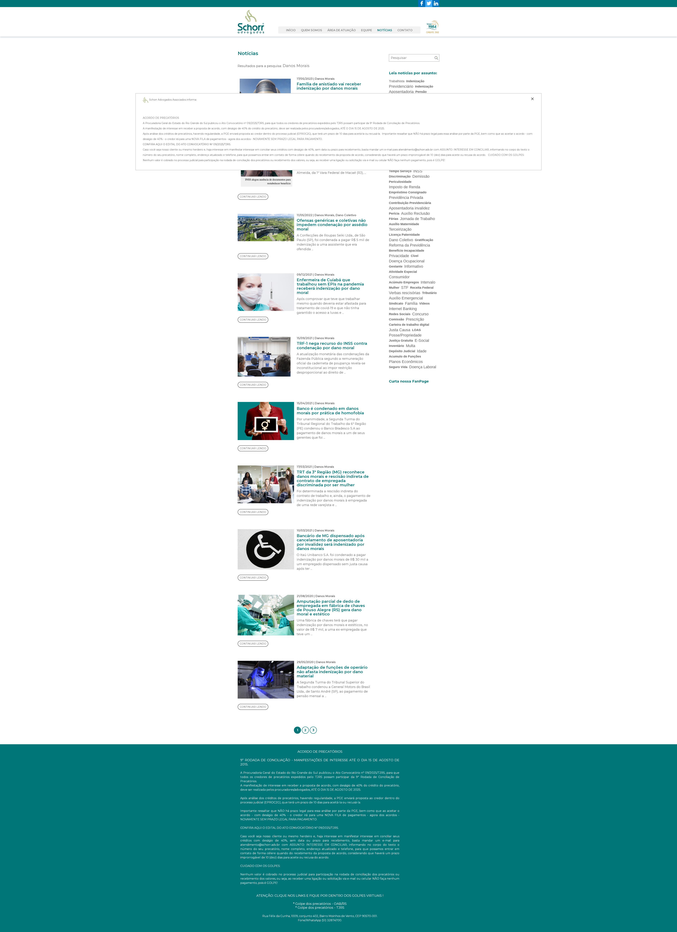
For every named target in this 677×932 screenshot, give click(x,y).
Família (411, 303)
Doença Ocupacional (407, 261)
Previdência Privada (406, 197)
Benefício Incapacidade (406, 250)
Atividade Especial (403, 271)
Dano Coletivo (346, 215)
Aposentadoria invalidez (409, 208)
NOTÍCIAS (384, 30)
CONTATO (405, 30)
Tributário (429, 293)
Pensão (421, 92)
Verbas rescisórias (404, 293)
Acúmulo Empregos (404, 282)
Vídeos (424, 303)
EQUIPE (366, 30)
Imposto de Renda (404, 187)
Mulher (394, 287)
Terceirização (400, 229)
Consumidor (399, 277)
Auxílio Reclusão (415, 213)
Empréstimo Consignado (407, 192)
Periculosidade (400, 182)
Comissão (396, 319)
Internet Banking (403, 308)
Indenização (415, 81)
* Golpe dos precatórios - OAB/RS (320, 904)
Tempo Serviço (400, 171)
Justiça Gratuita (401, 340)
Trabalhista (396, 81)
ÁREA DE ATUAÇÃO (341, 30)
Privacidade (399, 256)
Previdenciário (401, 86)
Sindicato (396, 303)
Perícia (394, 213)
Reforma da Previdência (409, 245)
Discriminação (400, 176)
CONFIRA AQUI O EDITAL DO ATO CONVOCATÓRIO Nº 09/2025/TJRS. (187, 144)
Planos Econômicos (406, 361)
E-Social (422, 340)
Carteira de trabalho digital (409, 324)
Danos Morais (325, 78)
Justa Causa (399, 330)
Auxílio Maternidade (404, 224)
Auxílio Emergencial (406, 298)
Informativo (413, 266)
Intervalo (428, 282)
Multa (410, 346)
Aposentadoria (401, 91)
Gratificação (424, 240)
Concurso (420, 314)
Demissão (420, 176)
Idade (421, 351)
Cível (414, 256)
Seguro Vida (398, 367)
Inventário (396, 346)
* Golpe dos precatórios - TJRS (319, 908)
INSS (417, 171)
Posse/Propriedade (405, 335)
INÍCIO (291, 30)
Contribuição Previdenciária (410, 203)
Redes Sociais (399, 314)
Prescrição (415, 319)
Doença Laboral (422, 367)
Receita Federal (422, 287)
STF (404, 287)
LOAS (416, 330)
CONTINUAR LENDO (253, 196)
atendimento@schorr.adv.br (415, 149)
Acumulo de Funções (405, 356)
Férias (393, 219)
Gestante (395, 266)
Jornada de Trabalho (417, 219)
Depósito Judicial (402, 351)
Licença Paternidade (404, 234)
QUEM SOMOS (311, 30)
